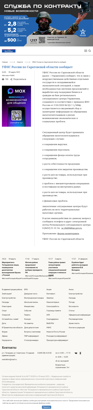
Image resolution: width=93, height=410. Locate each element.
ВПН (26, 289)
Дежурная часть (30, 294)
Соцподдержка (52, 319)
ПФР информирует (31, 336)
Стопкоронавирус (31, 340)
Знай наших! (7, 294)
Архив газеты (74, 323)
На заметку (28, 323)
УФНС (48, 328)
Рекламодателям (76, 319)
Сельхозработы (52, 306)
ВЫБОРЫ (50, 323)
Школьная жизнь (31, 302)
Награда (72, 298)
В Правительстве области (12, 328)
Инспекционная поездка (34, 298)
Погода (72, 302)
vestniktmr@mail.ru (9, 359)
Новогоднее (6, 306)
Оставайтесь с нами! (10, 319)
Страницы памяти (53, 311)
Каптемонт (50, 294)
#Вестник (5, 75)
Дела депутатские (31, 328)
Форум (4, 332)
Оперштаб (6, 315)
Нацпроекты (7, 340)
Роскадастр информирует (56, 336)
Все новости (73, 306)
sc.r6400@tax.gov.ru (71, 228)
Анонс (71, 289)
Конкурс (27, 319)
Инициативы (29, 306)
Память (27, 315)
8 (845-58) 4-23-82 (45, 353)
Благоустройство (9, 298)
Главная (5, 62)
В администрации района (12, 289)
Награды (5, 302)
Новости (20, 62)
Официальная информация (79, 315)
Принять (46, 407)
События (27, 311)
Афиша (5, 336)
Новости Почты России (55, 332)
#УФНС (12, 75)
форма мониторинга (68, 233)
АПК (48, 315)
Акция (48, 289)
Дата (4, 323)
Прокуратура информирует (57, 340)
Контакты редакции (77, 328)
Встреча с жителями (32, 332)
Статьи (71, 311)
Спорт (4, 311)
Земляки (49, 298)
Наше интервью (52, 302)
